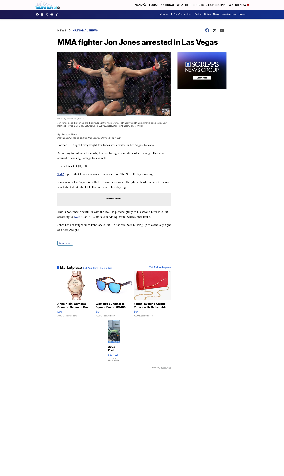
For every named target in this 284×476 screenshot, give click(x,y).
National (168, 5)
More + (243, 14)
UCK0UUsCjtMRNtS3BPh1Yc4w (52, 14)
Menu (139, 4)
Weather (183, 5)
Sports (198, 5)
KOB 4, (79, 217)
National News (211, 14)
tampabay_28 (43, 14)
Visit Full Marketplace (160, 267)
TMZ (60, 174)
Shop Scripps (216, 5)
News (61, 30)
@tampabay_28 (58, 14)
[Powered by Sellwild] (166, 368)
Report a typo (65, 243)
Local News (162, 14)
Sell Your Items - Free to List (97, 268)
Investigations (229, 14)
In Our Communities (181, 14)
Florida (197, 14)
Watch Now (238, 5)
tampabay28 (48, 14)
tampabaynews (38, 14)
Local (153, 5)
